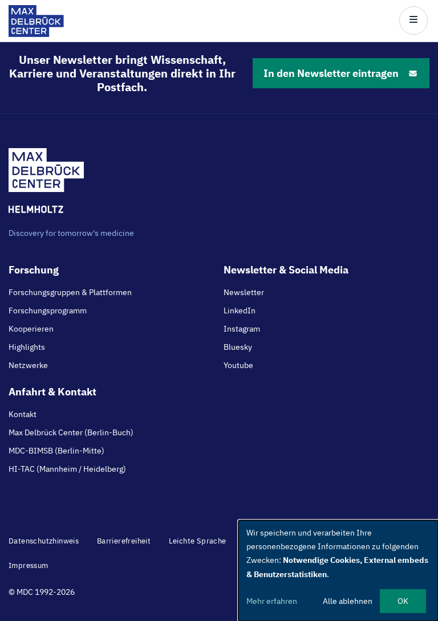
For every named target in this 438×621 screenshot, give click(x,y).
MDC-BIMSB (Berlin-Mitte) (56, 451)
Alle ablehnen (347, 601)
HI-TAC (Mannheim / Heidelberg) (67, 469)
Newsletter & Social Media (286, 269)
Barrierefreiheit (124, 541)
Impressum (28, 565)
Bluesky (238, 347)
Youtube (238, 365)
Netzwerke (28, 365)
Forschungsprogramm (48, 310)
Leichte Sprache (197, 541)
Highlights (27, 347)
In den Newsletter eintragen (331, 73)
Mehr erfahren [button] (271, 601)
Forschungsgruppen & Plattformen (70, 292)
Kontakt (22, 414)
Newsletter (244, 292)
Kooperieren (31, 329)
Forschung (34, 269)
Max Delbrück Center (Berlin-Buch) (71, 432)
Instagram (242, 329)
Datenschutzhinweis (44, 541)
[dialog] (338, 570)
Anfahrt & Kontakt (52, 391)
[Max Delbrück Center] (36, 33)
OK (403, 601)
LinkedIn (240, 310)
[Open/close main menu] (413, 20)
